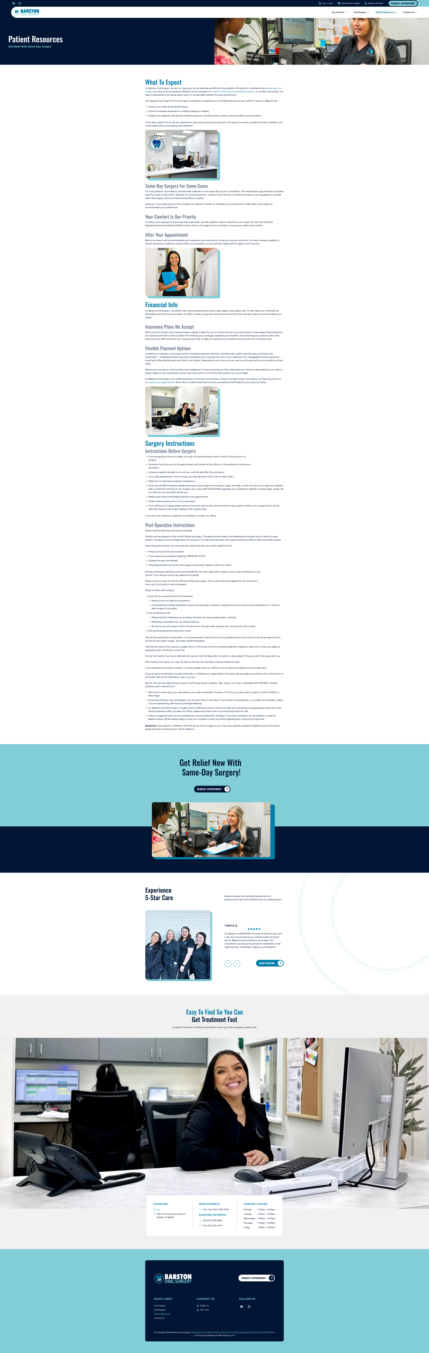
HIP (233, 1335)
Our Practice (338, 12)
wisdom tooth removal (223, 91)
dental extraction (246, 91)
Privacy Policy (206, 1332)
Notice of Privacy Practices (226, 1332)
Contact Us (408, 12)
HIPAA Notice (268, 1332)
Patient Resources (385, 12)
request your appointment (161, 382)
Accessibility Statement (250, 1332)
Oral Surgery (360, 12)
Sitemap (195, 1332)
